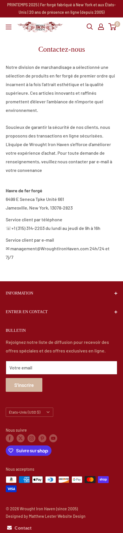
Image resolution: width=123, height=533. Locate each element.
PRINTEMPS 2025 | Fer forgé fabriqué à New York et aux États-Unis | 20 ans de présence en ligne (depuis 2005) (61, 8)
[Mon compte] (101, 27)
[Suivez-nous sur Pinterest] (42, 438)
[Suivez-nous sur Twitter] (21, 438)
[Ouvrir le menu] (8, 27)
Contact (21, 528)
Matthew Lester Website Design (57, 516)
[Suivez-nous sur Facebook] (10, 438)
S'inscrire (24, 385)
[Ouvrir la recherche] (90, 27)
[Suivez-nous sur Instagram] (31, 438)
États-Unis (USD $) (24, 412)
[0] (112, 26)
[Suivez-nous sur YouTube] (53, 438)
